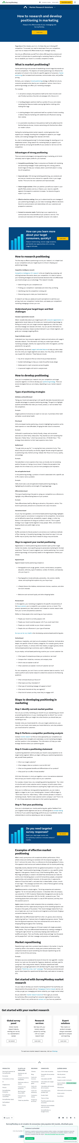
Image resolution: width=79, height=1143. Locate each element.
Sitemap (54, 1051)
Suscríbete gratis (66, 2)
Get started (63, 834)
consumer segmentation (54, 320)
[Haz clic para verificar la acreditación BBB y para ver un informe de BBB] (21, 1137)
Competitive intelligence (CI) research (26, 273)
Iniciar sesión (55, 2)
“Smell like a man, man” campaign (32, 969)
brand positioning (36, 81)
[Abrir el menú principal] (75, 2)
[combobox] (8, 1118)
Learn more (39, 32)
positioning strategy (49, 382)
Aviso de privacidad (50, 1134)
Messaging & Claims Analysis (47, 989)
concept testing (58, 810)
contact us (42, 999)
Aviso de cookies (60, 1134)
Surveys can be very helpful (23, 633)
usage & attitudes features (40, 349)
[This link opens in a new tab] (59, 1117)
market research (26, 737)
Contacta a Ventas (46, 2)
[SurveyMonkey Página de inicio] (10, 2)
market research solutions (35, 995)
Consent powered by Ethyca (69, 1141)
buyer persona (22, 606)
